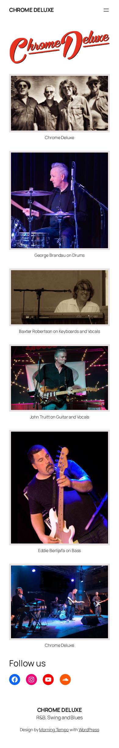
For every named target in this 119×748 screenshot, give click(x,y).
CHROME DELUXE (31, 9)
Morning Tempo (54, 729)
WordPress (89, 729)
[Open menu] (106, 10)
